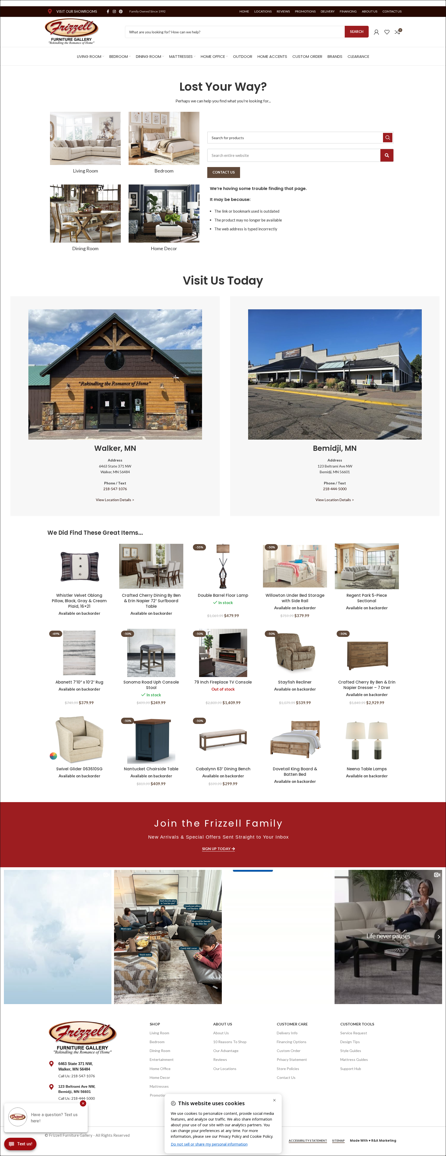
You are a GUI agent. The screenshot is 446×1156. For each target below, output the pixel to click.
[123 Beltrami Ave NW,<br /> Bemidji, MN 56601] (51, 1087)
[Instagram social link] (114, 11)
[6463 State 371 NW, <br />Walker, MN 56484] (51, 1064)
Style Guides (350, 1050)
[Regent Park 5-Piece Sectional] (367, 566)
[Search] (386, 155)
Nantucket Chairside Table (151, 769)
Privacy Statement (292, 1059)
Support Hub (350, 1068)
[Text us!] (20, 1145)
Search (356, 31)
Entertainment (162, 1059)
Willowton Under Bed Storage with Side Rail (295, 598)
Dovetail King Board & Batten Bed (295, 771)
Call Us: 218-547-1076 (76, 1076)
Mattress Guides (354, 1059)
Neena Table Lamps (367, 769)
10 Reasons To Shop (230, 1042)
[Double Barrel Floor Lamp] (223, 566)
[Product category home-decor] (164, 219)
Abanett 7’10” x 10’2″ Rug (79, 682)
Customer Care (292, 1024)
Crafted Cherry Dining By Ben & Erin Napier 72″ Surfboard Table (151, 601)
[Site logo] (72, 31)
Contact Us (286, 1077)
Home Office (160, 1068)
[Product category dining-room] (85, 219)
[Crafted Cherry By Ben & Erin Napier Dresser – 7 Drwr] (367, 653)
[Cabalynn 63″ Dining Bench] (223, 740)
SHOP (155, 1024)
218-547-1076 (115, 489)
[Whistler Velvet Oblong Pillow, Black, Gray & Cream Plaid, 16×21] (79, 566)
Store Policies (288, 1068)
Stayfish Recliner (295, 682)
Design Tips (350, 1042)
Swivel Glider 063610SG (79, 769)
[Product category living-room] (85, 144)
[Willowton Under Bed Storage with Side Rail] (295, 566)
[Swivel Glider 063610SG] (79, 740)
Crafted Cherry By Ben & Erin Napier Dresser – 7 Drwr (366, 684)
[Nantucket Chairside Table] (151, 740)
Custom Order (288, 1050)
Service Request (353, 1033)
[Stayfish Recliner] (295, 653)
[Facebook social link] (108, 11)
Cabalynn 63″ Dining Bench (223, 769)
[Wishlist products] (387, 32)
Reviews (220, 1059)
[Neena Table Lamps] (367, 740)
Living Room (159, 1033)
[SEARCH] (387, 137)
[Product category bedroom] (164, 144)
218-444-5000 (335, 489)
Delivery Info (287, 1033)
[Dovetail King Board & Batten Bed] (295, 740)
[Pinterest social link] (120, 11)
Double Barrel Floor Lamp (223, 595)
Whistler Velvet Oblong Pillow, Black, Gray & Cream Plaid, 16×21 (79, 601)
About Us (222, 1024)
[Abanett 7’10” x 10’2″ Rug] (79, 653)
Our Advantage (225, 1050)
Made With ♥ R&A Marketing (373, 1140)
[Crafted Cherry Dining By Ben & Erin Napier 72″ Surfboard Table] (151, 566)
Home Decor (160, 1077)
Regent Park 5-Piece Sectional (367, 598)
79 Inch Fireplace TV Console (223, 682)
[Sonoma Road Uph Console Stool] (151, 653)
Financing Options (291, 1042)
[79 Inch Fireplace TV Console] (223, 653)
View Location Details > (115, 499)
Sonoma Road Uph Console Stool (151, 684)
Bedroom (157, 1042)
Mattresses (159, 1086)
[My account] (376, 32)
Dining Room (160, 1050)
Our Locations (224, 1068)
